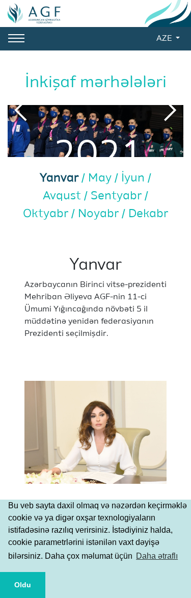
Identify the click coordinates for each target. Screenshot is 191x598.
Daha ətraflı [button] (157, 556)
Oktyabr (47, 214)
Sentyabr (118, 196)
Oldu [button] (22, 585)
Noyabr (100, 214)
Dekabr (148, 214)
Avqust (63, 196)
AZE (165, 39)
